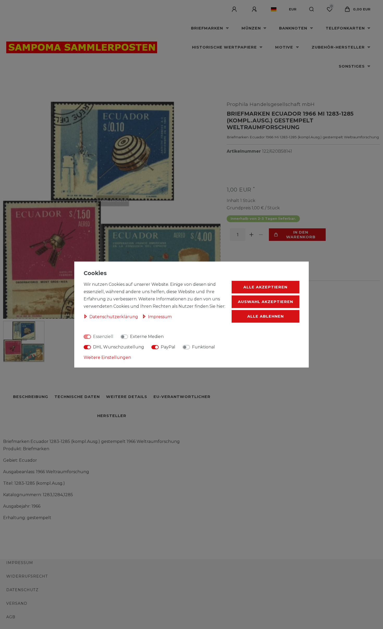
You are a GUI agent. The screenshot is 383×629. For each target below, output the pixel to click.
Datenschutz (22, 590)
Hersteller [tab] (111, 415)
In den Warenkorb (301, 234)
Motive (284, 47)
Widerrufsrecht (27, 576)
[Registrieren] (255, 9)
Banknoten (293, 28)
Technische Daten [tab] (77, 396)
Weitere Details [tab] (126, 396)
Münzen (252, 28)
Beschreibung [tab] (30, 396)
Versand (16, 603)
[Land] (274, 9)
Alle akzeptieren (265, 287)
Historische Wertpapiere (225, 47)
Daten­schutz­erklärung (114, 316)
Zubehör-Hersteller (339, 47)
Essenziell (103, 336)
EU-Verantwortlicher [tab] (182, 396)
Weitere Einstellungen (107, 357)
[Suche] (312, 9)
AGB (10, 617)
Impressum (19, 562)
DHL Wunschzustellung (118, 347)
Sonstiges (352, 66)
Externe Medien (147, 336)
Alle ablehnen (265, 316)
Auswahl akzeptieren (265, 301)
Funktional (203, 347)
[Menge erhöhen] (251, 234)
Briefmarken (207, 28)
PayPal (168, 347)
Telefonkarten (346, 28)
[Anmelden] (235, 9)
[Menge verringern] (261, 234)
